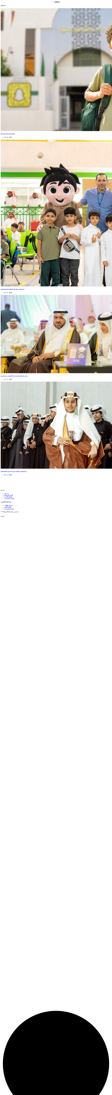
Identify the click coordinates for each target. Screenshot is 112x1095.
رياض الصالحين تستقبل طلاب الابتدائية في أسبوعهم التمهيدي (12, 289)
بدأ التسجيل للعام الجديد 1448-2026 (8, 133)
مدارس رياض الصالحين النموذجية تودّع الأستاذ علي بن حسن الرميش (14, 375)
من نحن (6, 493)
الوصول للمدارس (9, 498)
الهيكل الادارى (8, 496)
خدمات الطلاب (8, 505)
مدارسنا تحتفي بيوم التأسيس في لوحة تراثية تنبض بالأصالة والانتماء (14, 471)
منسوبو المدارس (9, 508)
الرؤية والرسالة (8, 495)
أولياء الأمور (7, 507)
